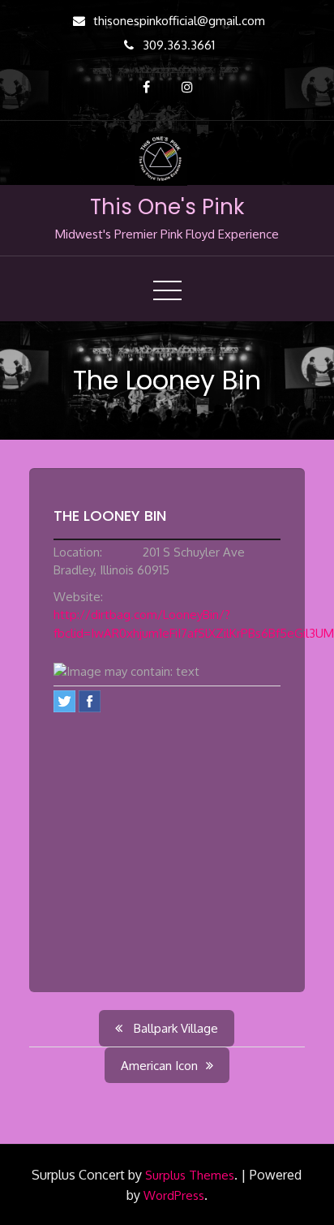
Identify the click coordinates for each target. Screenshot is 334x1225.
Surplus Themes (189, 1175)
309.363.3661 (179, 45)
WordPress (173, 1195)
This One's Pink (167, 206)
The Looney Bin (110, 515)
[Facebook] (90, 701)
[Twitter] (64, 701)
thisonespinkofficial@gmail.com (179, 20)
